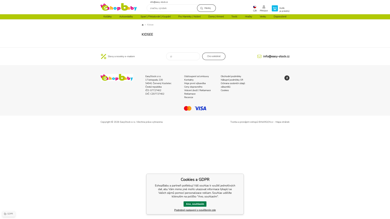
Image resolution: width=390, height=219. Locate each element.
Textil (234, 16)
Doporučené (280, 16)
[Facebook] (286, 77)
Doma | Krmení (216, 16)
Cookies (225, 90)
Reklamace (190, 93)
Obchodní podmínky (231, 76)
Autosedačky (126, 16)
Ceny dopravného (193, 86)
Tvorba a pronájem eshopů (244, 121)
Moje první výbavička (195, 83)
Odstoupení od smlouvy (196, 76)
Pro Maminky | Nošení (189, 16)
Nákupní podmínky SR (232, 79)
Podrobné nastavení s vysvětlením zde (195, 210)
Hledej (207, 8)
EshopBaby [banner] (119, 7)
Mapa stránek (282, 121)
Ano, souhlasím (195, 204)
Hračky (248, 16)
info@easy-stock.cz (159, 2)
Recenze (188, 97)
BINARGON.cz (266, 121)
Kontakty (189, 79)
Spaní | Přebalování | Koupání (156, 16)
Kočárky (107, 16)
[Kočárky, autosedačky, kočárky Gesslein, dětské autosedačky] (143, 25)
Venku (263, 16)
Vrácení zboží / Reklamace (197, 90)
